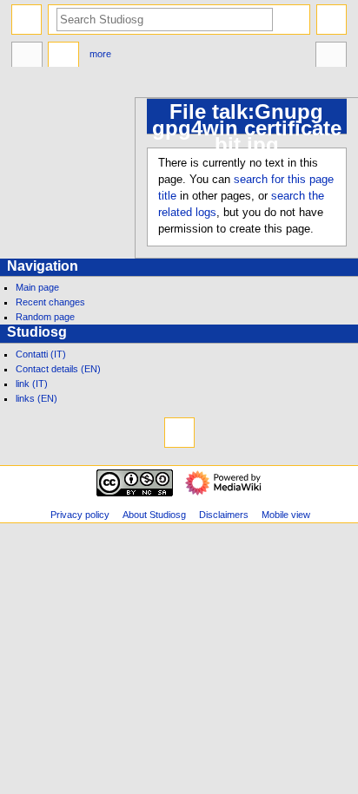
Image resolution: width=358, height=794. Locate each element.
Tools (331, 56)
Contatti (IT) (41, 354)
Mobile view (286, 514)
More (100, 54)
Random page (45, 317)
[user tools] (331, 19)
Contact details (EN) (58, 369)
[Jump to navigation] (26, 19)
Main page (37, 287)
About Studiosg (154, 514)
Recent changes (50, 302)
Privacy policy (79, 514)
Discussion (63, 56)
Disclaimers (224, 514)
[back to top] (179, 432)
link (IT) (32, 383)
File (27, 56)
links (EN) (36, 398)
